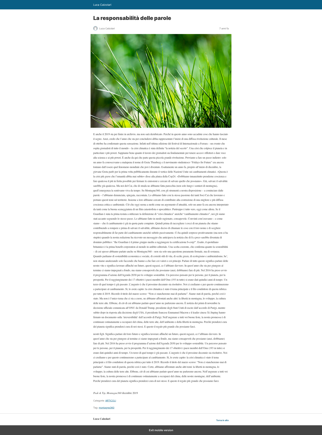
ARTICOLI (110, 400)
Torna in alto (222, 420)
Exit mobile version (161, 430)
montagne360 (106, 407)
